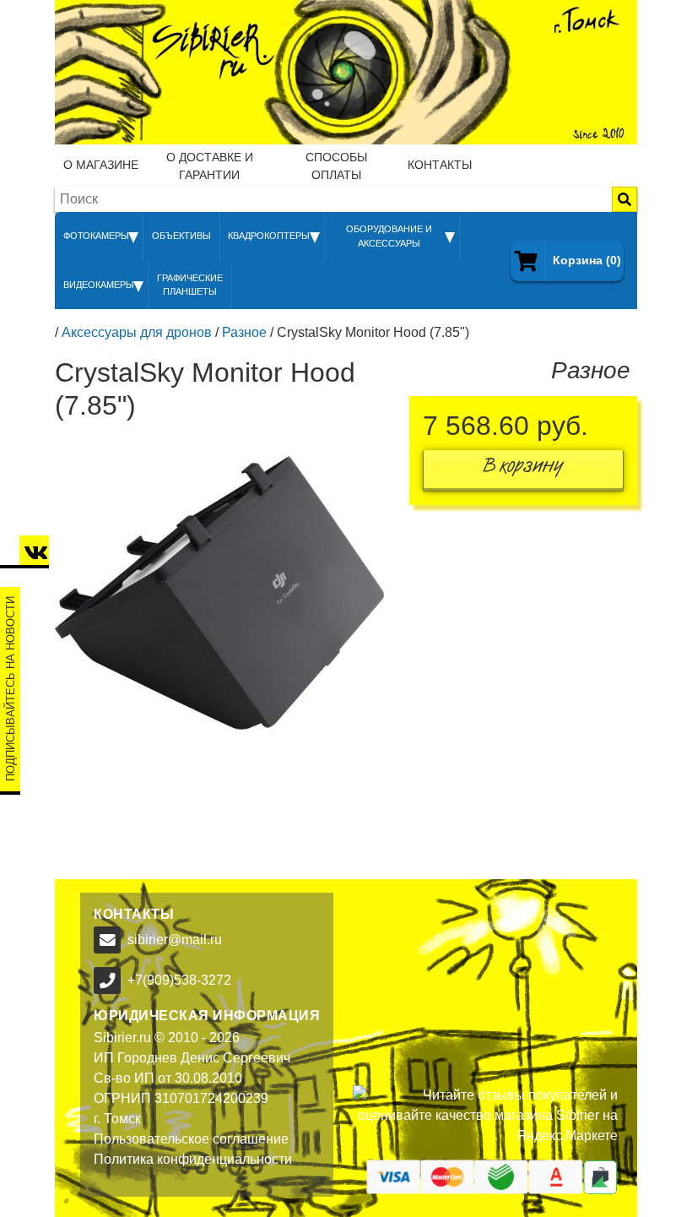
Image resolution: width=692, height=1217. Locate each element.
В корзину (523, 469)
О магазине (100, 164)
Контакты (440, 164)
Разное (244, 332)
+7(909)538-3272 (179, 980)
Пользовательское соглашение (191, 1139)
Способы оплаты (336, 166)
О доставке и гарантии (209, 166)
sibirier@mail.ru (174, 939)
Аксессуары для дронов (137, 332)
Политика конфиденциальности (193, 1159)
